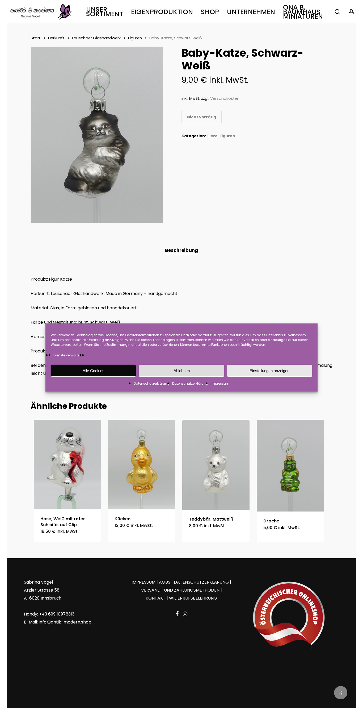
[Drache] (290, 465)
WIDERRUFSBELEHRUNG (193, 598)
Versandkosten (224, 98)
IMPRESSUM (143, 582)
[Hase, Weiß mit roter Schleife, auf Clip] (67, 464)
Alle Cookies (93, 370)
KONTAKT (156, 598)
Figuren (135, 38)
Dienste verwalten (67, 355)
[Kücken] (141, 464)
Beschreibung (181, 250)
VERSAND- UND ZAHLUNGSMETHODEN (180, 590)
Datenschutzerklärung (152, 383)
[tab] (181, 250)
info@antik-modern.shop (65, 622)
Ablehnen (182, 370)
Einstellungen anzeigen (269, 370)
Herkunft (56, 38)
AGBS (164, 582)
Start (36, 38)
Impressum (220, 383)
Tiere (212, 136)
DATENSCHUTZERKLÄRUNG (201, 582)
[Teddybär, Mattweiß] (216, 465)
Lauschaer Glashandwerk (96, 38)
